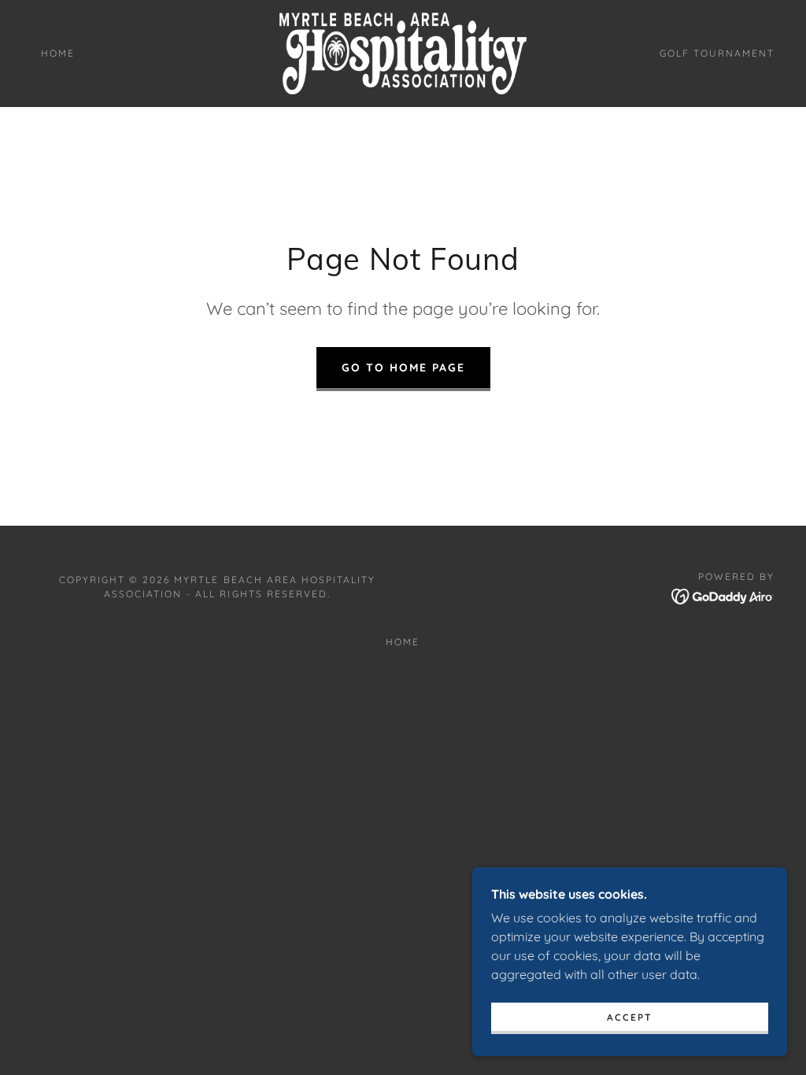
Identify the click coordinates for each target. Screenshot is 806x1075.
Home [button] (403, 642)
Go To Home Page (403, 367)
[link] (403, 52)
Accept (630, 1017)
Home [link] (58, 53)
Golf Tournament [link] (717, 53)
